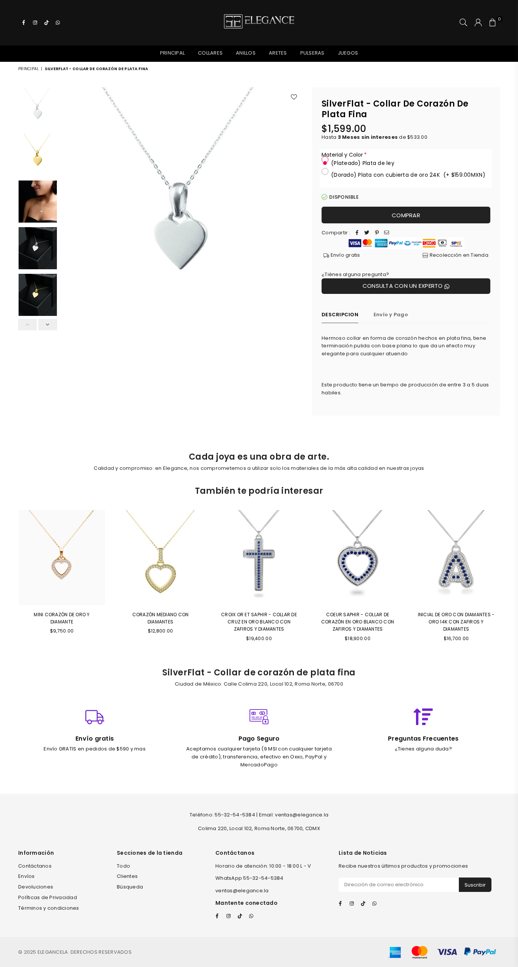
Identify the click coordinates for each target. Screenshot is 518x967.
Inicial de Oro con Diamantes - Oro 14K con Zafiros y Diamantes (456, 621)
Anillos (246, 53)
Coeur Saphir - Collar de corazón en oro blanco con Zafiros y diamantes (357, 621)
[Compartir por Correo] (387, 233)
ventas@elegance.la (242, 890)
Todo (123, 866)
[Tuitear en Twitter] (367, 233)
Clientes (127, 876)
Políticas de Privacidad (47, 897)
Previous (67, 208)
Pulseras (312, 53)
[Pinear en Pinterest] (377, 233)
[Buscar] (463, 22)
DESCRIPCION (340, 314)
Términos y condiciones (48, 908)
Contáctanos (35, 866)
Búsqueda (130, 886)
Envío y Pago (391, 314)
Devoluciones (35, 886)
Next (296, 208)
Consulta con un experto (403, 286)
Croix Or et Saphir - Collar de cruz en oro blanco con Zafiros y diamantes (259, 621)
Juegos (348, 53)
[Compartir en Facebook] (357, 233)
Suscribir (475, 885)
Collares (210, 53)
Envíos (26, 876)
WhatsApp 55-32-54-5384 (249, 878)
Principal (172, 53)
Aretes (278, 53)
